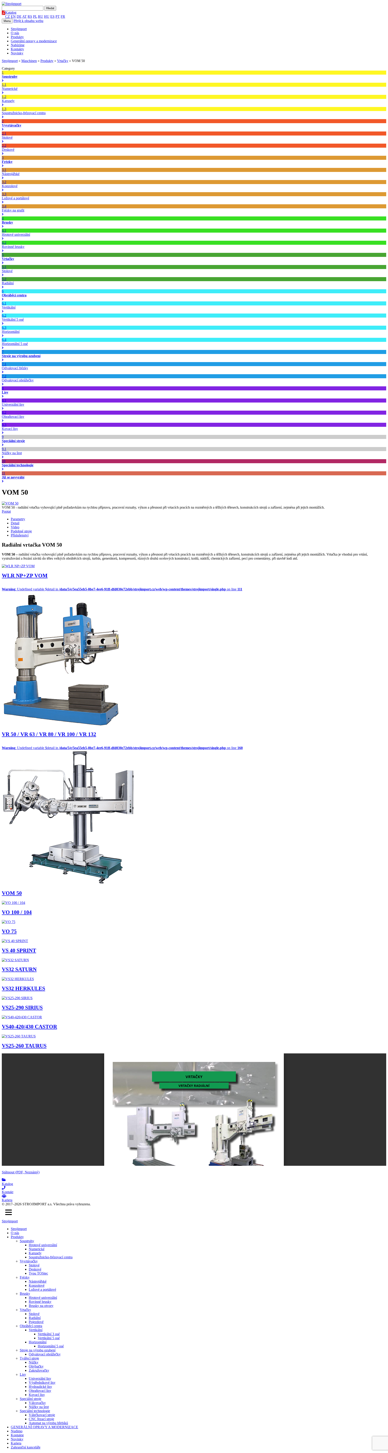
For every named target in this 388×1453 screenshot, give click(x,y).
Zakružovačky (39, 1370)
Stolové (34, 1265)
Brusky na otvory (41, 1306)
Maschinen (29, 61)
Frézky (25, 1277)
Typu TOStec (38, 1273)
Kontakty (17, 49)
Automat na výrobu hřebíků (48, 1423)
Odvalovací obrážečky (45, 1354)
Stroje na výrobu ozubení (37, 1350)
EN (13, 16)
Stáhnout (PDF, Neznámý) (21, 1172)
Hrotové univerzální (43, 1245)
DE (19, 16)
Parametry (18, 519)
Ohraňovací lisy (40, 1391)
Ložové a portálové (42, 1289)
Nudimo (16, 1431)
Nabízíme (17, 45)
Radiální (35, 1318)
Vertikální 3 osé (49, 1334)
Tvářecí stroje (29, 1358)
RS (30, 16)
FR (63, 16)
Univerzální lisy (40, 1378)
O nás (15, 33)
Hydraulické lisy (40, 1386)
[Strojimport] (194, 4)
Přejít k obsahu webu (28, 21)
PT (57, 16)
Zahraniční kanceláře (25, 1447)
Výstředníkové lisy (42, 1382)
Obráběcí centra (31, 1326)
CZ (7, 16)
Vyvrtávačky (29, 1261)
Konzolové (36, 1285)
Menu (7, 21)
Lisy (23, 1374)
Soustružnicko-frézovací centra (51, 1257)
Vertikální (35, 1330)
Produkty (17, 37)
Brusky (25, 1293)
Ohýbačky (36, 1366)
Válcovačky (37, 1403)
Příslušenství (20, 535)
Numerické (36, 1249)
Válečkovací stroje (42, 1415)
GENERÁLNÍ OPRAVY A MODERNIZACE (44, 1427)
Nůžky (33, 1362)
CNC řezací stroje (41, 1419)
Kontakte (17, 1435)
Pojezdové (36, 1322)
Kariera (16, 1443)
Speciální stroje (30, 1399)
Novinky (17, 53)
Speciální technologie (35, 1411)
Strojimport (19, 29)
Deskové (35, 1269)
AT (24, 16)
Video (15, 527)
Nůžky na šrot (39, 1407)
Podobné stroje (21, 531)
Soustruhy (27, 1241)
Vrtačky (62, 61)
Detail (15, 523)
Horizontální (37, 1342)
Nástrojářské (37, 1281)
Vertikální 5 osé (49, 1338)
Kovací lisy (37, 1395)
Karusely (35, 1253)
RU (40, 16)
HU (46, 16)
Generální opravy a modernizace (34, 41)
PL (35, 16)
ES (52, 16)
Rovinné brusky (40, 1302)
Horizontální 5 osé (51, 1346)
